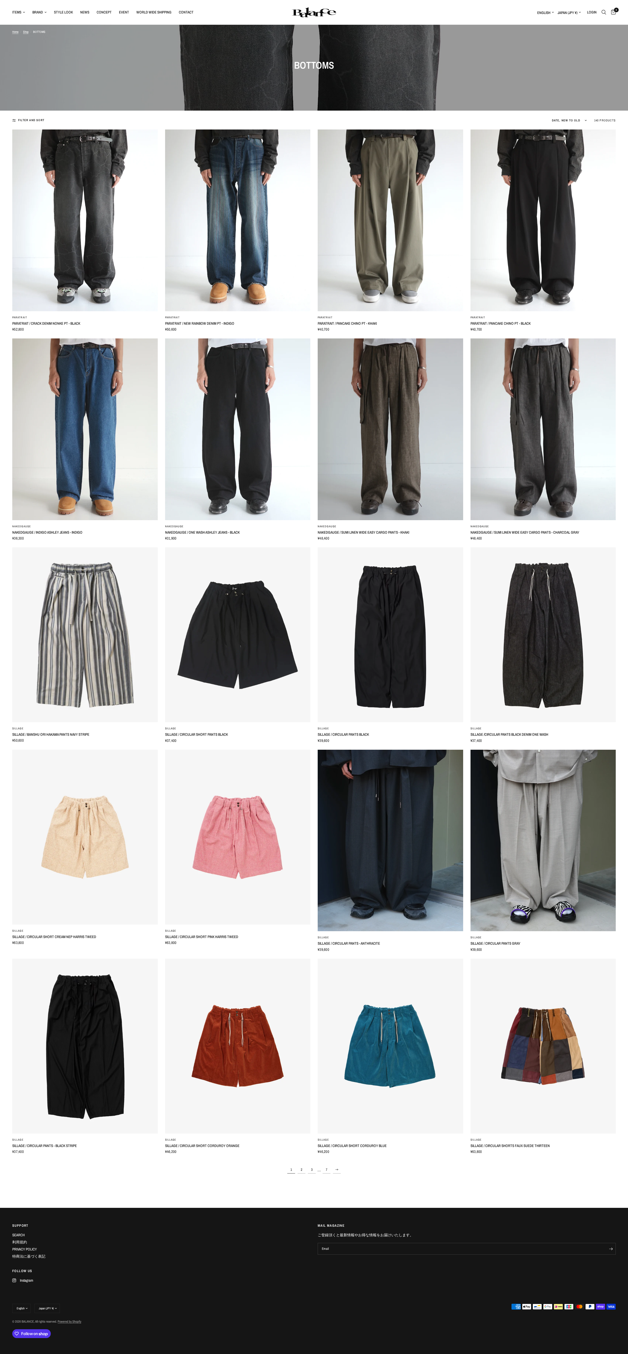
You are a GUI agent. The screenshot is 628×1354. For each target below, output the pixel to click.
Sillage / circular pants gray (495, 943)
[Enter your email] (611, 1249)
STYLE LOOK (63, 12)
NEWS (84, 12)
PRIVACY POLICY (24, 1249)
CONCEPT (104, 12)
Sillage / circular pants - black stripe (44, 1145)
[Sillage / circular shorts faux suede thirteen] (543, 1046)
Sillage (18, 728)
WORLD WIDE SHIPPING (153, 12)
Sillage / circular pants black (343, 734)
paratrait (19, 317)
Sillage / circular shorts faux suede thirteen (510, 1145)
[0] (612, 12)
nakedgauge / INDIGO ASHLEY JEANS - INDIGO (47, 532)
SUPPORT (20, 1225)
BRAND (37, 12)
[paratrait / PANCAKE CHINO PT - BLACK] (543, 220)
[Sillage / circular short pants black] (238, 634)
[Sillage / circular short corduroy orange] (238, 1046)
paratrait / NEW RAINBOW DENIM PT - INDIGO (199, 323)
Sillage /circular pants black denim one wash (509, 734)
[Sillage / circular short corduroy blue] (390, 1046)
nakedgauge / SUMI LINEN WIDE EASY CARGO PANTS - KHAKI (363, 532)
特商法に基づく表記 (28, 1256)
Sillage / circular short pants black (196, 734)
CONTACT (186, 12)
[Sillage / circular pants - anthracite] (390, 840)
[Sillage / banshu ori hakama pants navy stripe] (85, 634)
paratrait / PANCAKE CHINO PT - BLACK (501, 323)
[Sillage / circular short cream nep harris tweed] (85, 837)
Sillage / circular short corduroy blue (352, 1145)
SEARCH (18, 1235)
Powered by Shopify (69, 1321)
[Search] (604, 12)
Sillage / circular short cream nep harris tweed (54, 936)
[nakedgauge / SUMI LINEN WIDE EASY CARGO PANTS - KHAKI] (390, 429)
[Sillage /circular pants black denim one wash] (543, 634)
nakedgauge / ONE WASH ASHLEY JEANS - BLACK (202, 532)
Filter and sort (31, 120)
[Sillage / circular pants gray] (543, 840)
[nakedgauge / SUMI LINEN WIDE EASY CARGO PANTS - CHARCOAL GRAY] (543, 429)
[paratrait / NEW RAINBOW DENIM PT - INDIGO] (238, 220)
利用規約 (19, 1242)
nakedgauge (21, 526)
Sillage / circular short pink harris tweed (201, 936)
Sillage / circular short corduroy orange (202, 1145)
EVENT (124, 12)
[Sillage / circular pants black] (390, 634)
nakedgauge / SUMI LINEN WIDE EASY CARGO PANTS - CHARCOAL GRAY (525, 532)
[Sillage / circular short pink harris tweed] (238, 837)
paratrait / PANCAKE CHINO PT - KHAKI (347, 323)
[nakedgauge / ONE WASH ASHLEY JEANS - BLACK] (238, 429)
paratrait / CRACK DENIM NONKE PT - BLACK (46, 323)
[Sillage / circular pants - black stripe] (85, 1046)
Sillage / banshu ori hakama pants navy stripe (50, 734)
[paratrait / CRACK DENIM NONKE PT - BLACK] (85, 220)
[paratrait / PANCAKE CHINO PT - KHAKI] (390, 220)
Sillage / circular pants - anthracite (349, 943)
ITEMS (16, 12)
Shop (25, 32)
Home (15, 32)
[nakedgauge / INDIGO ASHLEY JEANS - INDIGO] (85, 429)
